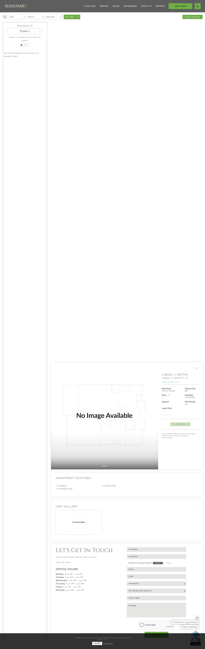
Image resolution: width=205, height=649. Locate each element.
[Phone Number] (198, 6)
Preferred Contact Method (140, 563)
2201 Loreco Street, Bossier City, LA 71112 (76, 557)
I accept (97, 643)
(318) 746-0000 (63, 562)
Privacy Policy (108, 643)
